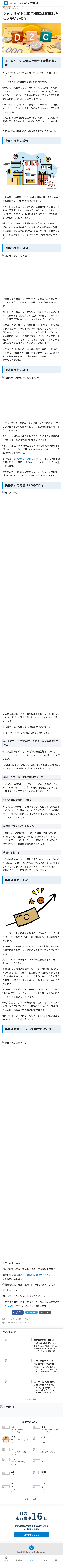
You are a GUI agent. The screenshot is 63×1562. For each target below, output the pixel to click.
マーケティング (25, 1322)
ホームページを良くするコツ (18, 1319)
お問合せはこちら (31, 1534)
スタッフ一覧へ (31, 1499)
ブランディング (12, 1322)
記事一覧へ (31, 1399)
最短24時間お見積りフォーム (27, 458)
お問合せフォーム (13, 1305)
